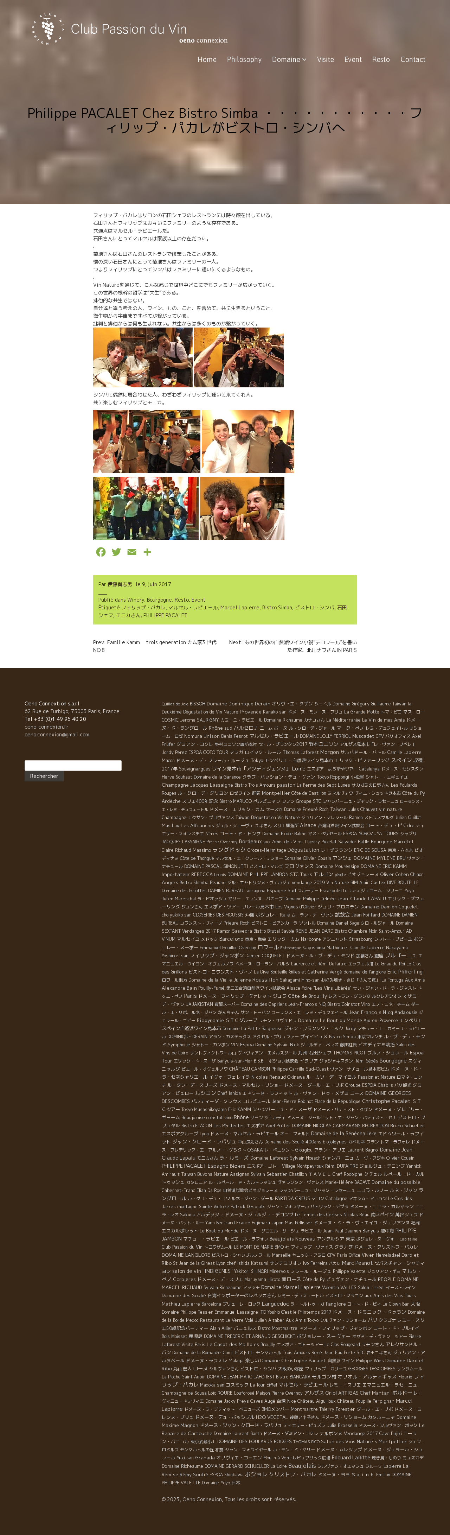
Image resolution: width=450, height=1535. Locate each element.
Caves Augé (262, 1401)
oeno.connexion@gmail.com (57, 734)
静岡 (256, 793)
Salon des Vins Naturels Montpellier (364, 1441)
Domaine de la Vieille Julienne (219, 980)
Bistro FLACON (196, 1126)
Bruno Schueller (407, 1125)
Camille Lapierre (404, 752)
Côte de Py (314, 1279)
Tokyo (257, 760)
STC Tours (301, 874)
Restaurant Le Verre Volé (226, 1320)
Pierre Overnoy (222, 842)
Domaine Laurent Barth (238, 1433)
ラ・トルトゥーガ (307, 1304)
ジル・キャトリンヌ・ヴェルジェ (258, 883)
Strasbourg (361, 939)
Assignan (239, 1174)
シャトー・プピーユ (393, 939)
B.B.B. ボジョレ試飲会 (276, 1061)
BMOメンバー (275, 1409)
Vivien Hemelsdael (381, 1255)
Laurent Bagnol (363, 1150)
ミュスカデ (413, 1458)
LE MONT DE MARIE (253, 1247)
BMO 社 (282, 1247)
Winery (135, 599)
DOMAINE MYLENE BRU (380, 858)
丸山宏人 (182, 1368)
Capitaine (408, 1239)
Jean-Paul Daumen (342, 1231)
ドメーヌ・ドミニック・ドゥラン (369, 1311)
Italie (285, 915)
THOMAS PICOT (349, 1052)
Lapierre (392, 1466)
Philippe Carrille (287, 1069)
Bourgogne (159, 599)
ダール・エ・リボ (374, 1409)
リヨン (256, 1118)
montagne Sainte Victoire (203, 1207)
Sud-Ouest (317, 1069)
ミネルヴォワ (340, 793)
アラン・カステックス (230, 1037)
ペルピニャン (267, 801)
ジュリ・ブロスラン (338, 906)
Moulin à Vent (277, 1458)
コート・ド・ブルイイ (396, 1328)
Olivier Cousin (400, 1158)
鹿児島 (195, 1336)
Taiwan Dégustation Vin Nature (268, 817)
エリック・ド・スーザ (195, 1061)
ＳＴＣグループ (241, 1020)
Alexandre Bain (179, 988)
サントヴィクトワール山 (213, 1053)
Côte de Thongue (197, 858)
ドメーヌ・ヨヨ (334, 1474)
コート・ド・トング (240, 833)
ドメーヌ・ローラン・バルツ (262, 964)
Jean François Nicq (371, 1012)
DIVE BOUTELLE (403, 883)
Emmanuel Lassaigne (236, 1312)
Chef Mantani (375, 1393)
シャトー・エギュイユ (387, 777)
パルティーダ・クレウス (216, 1101)
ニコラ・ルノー (372, 1190)
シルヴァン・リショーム (343, 1320)
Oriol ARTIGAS (342, 1392)
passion (286, 785)
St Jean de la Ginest (194, 1263)
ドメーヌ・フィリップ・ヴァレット (234, 996)
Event (353, 59)
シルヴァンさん (224, 1369)
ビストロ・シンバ (314, 607)
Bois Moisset (174, 1336)
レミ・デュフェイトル (387, 728)
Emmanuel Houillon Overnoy (228, 948)
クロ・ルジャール (377, 923)
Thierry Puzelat (320, 842)
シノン (288, 801)
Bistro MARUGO (235, 801)
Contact (412, 59)
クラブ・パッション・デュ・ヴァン (278, 777)
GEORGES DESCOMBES (372, 1368)
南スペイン (382, 1214)
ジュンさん (191, 907)
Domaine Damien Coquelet (389, 906)
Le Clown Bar (395, 1304)
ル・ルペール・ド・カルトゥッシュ (242, 1182)
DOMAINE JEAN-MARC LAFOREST (241, 1377)
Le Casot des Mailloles (233, 1344)
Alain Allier (221, 1328)
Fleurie (405, 1377)
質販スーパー (227, 1004)
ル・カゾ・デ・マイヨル (331, 1077)
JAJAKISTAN (199, 1004)
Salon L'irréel (371, 1287)
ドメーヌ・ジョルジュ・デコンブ (259, 1214)
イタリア (309, 1061)
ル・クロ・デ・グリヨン (203, 793)
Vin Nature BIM (342, 883)
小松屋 (357, 777)
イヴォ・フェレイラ (229, 1077)
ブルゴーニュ (401, 955)
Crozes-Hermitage (267, 850)
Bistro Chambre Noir (356, 931)
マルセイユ (188, 939)
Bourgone (381, 841)
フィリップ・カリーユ (326, 1369)
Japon (277, 1223)
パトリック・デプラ (329, 1207)
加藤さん (364, 956)
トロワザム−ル (218, 1247)
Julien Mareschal (179, 899)
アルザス (314, 1392)
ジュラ (280, 996)
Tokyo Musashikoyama (204, 1109)
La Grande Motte (361, 712)
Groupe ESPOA (361, 1085)
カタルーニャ (381, 1417)
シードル (322, 704)
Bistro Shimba (194, 883)
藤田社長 (348, 1045)
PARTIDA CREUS (292, 1198)
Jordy (350, 1029)
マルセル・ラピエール (273, 736)
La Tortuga (392, 980)
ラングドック (229, 850)
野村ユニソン (324, 744)
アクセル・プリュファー (275, 1037)
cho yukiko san (177, 915)
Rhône (241, 1117)
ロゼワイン (240, 793)
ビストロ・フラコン (344, 1296)
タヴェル (373, 1174)
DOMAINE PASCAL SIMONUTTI (216, 866)
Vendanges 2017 (199, 931)
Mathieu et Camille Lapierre (356, 948)
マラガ (236, 752)
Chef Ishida (229, 1093)
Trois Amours (296, 1353)
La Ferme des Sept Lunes (323, 785)
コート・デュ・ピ (384, 825)
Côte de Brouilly (307, 996)
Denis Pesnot (234, 736)
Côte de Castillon (308, 793)
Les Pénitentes (229, 1126)
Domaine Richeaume (182, 1466)
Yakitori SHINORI (251, 1271)
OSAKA (255, 1150)
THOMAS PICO (306, 1442)
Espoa (247, 1044)
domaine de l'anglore (364, 972)
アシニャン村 (335, 939)
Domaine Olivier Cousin (307, 858)
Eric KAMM (239, 1109)
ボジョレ (256, 1474)
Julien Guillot (408, 817)
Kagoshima (313, 947)
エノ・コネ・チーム (391, 1004)
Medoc (192, 1320)
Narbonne (311, 939)
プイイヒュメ (314, 1036)
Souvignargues (195, 769)
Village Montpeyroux (303, 1166)
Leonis (220, 874)
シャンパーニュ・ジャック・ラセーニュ (317, 1190)
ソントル (307, 923)
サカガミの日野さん (371, 785)
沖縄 (249, 915)
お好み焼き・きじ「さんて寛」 (350, 980)
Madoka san (212, 1385)
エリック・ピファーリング (362, 760)
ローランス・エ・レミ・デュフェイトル (309, 1012)
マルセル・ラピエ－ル (193, 607)
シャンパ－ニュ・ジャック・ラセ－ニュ (361, 801)
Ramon (356, 817)
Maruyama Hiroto (262, 1279)
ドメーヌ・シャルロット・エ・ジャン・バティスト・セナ (342, 1118)
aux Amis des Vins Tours (390, 1296)
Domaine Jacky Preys (227, 1401)
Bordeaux (250, 841)
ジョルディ (274, 1118)
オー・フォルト (295, 1134)
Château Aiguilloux (316, 1401)
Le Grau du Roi (390, 964)
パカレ (335, 1263)
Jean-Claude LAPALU (361, 898)
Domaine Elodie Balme (284, 834)
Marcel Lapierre (239, 607)
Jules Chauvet (363, 809)
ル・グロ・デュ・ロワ (209, 1198)
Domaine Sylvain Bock (277, 1044)
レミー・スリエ (345, 1385)
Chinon (417, 874)
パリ (373, 1320)
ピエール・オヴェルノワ (204, 1069)
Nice (291, 1401)
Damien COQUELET (265, 956)
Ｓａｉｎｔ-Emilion (370, 1474)
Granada (205, 1457)
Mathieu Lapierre (181, 1304)
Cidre (409, 826)
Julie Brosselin (342, 1425)
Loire (299, 768)
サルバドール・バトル (363, 752)
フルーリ (373, 1466)
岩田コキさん (379, 1353)
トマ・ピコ (391, 712)
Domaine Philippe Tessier (187, 1312)
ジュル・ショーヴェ (234, 826)
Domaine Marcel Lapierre (291, 1287)
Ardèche (171, 801)
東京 (350, 1239)
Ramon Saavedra (234, 931)
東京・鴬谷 (255, 939)
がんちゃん (228, 1012)
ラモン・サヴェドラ (278, 1020)
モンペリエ (410, 1020)
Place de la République (338, 1101)
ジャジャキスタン (336, 1061)
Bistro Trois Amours (255, 785)
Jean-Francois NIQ (307, 1004)
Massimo (202, 850)
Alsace (308, 825)
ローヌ (200, 1368)
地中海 (387, 1231)
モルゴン (323, 874)
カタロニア (196, 1182)
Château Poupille (354, 1401)
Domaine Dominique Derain (238, 703)
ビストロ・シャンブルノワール (241, 1255)
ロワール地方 (174, 980)
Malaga (236, 1360)
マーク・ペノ (350, 728)
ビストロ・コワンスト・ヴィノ (220, 972)
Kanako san (275, 712)
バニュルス (245, 1328)
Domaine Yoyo (216, 1482)
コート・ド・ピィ (364, 1304)
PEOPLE (387, 1279)
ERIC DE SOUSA (370, 850)
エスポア (255, 1125)
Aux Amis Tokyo (302, 1320)
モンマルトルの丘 (197, 1450)
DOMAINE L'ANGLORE (186, 1254)
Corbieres (184, 1279)
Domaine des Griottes (184, 891)
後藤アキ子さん (304, 1417)
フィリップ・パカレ (143, 607)
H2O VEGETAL (272, 1417)
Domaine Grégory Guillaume (362, 703)
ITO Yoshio (269, 1312)
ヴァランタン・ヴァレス (300, 1182)
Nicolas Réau (356, 1215)
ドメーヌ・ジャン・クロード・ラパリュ (241, 1425)
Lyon (204, 1134)
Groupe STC (308, 801)
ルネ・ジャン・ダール (252, 1198)
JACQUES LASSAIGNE (183, 842)
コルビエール (256, 1101)
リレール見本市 (258, 906)
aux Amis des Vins (283, 841)
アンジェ (342, 858)
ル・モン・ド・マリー (294, 1450)
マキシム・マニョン (368, 1198)
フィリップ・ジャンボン (217, 955)
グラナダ (343, 1247)
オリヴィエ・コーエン (239, 1457)
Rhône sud (220, 727)
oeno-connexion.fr (47, 726)
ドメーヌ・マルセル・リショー (251, 1085)
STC (360, 1352)
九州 (302, 1052)
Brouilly (268, 1344)
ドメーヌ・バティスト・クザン (342, 1109)
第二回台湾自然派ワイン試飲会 (255, 988)
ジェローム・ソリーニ (382, 891)
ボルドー (402, 1392)
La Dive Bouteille (271, 972)
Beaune (218, 882)
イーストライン (401, 1287)
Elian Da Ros (209, 1190)
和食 (219, 1450)
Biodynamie (210, 1020)
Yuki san (185, 1458)
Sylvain (258, 1174)
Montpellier (276, 793)
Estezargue (290, 948)
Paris (190, 996)
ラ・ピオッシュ (212, 899)
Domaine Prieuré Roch (306, 809)
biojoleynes (335, 1141)
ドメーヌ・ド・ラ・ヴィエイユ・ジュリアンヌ (362, 1222)
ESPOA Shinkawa (227, 1475)
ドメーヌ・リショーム (343, 1417)
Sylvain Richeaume (223, 1287)
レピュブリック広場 (311, 1458)
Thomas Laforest (301, 752)
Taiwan (338, 809)
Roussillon (265, 979)
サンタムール (409, 1369)
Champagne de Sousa (184, 1393)
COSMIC (170, 720)
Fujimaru (261, 1223)
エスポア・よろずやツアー (332, 769)
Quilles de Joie (175, 704)
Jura (354, 890)
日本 (235, 1482)
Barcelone (231, 939)
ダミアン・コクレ (195, 744)
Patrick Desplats (248, 1206)
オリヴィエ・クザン (292, 703)
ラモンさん (372, 1344)
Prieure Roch (237, 923)
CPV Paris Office (343, 1255)
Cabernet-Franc (178, 1190)
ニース (357, 1093)
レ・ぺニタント (279, 1150)
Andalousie (405, 1012)
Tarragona (255, 891)
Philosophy (244, 59)
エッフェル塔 (360, 964)
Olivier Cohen (394, 874)
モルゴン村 (324, 1376)
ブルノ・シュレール (388, 1052)
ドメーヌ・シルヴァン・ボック (388, 1425)
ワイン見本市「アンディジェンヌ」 (251, 768)
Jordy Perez (174, 752)
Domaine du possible (396, 1182)
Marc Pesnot (357, 1263)
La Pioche (171, 1377)
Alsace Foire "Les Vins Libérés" (319, 988)
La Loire (278, 1466)
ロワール (268, 947)
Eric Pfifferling (405, 971)
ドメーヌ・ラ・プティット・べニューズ (222, 1409)
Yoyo (409, 891)
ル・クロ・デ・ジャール (312, 728)
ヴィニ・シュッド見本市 (377, 793)
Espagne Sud (281, 890)
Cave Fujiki (390, 1433)
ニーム (266, 728)
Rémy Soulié (194, 1474)
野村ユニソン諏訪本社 (236, 744)
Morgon (329, 752)
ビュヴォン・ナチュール (351, 1279)
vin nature (390, 809)
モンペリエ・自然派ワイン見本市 (299, 760)
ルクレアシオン (386, 996)
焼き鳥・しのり (386, 1458)
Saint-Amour (392, 931)
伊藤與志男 (120, 584)
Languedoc (275, 1303)
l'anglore (336, 1303)
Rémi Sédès (366, 1061)
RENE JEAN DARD (314, 931)
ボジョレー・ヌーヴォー (324, 1336)
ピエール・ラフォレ (249, 1239)
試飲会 (342, 914)
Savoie (287, 931)
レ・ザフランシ (337, 850)
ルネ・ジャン (403, 1190)
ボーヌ (281, 728)
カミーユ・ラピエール (241, 720)
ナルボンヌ (331, 1433)
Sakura (187, 1215)
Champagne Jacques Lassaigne (197, 785)
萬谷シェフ (406, 1214)
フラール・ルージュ (311, 1271)
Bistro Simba (277, 607)
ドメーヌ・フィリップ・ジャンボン (335, 1328)
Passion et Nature (377, 1077)
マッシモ (251, 1287)
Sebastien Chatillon (286, 1174)
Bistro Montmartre (277, 1328)
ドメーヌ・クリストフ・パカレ (386, 1247)
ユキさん (263, 826)
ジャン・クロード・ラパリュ (204, 1141)
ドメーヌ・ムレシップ (339, 1449)
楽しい (252, 1360)
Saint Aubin (194, 1377)
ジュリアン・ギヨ (384, 1271)
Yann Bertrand (220, 1223)
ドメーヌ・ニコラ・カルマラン (382, 1206)
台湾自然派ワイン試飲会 (341, 826)
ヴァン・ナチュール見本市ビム (359, 1069)
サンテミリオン (286, 1263)
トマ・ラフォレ (395, 1142)
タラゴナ (387, 1320)
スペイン (401, 760)
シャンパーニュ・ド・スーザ (282, 1109)
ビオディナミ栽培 (376, 1044)
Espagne (218, 1165)
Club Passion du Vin (182, 1247)
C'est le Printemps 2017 (306, 1312)
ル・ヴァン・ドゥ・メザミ (321, 1093)
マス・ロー (413, 712)
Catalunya (369, 769)
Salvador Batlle (353, 841)
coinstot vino (219, 1118)
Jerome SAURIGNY (199, 720)
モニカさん (128, 615)
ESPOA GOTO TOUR (208, 752)
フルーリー (308, 891)
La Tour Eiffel (263, 1385)
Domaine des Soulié (184, 1295)
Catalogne (336, 1198)
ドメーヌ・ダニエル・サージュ (269, 1231)
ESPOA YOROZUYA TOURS (371, 834)
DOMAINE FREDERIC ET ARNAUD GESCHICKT (249, 1336)
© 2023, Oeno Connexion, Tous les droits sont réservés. (229, 1499)
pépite (340, 874)
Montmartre (304, 1409)
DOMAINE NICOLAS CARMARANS (326, 1125)
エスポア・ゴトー (264, 1166)
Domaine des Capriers (264, 1004)
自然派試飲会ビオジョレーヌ (250, 1190)
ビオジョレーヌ (363, 874)
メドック (209, 939)
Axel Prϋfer (278, 1126)
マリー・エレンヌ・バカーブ (255, 899)
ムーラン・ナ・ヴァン (312, 915)
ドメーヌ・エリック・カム (237, 809)
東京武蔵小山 (203, 1442)
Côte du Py (413, 793)
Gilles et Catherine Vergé (315, 972)
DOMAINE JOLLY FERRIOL (325, 736)
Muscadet (363, 736)
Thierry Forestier (337, 1409)
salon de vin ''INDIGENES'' (202, 1271)
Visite (325, 59)
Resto (381, 59)
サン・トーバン (255, 1012)
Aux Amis (415, 980)
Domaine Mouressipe (337, 866)
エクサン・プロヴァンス (211, 817)
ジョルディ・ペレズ (320, 1045)
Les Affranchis (197, 825)
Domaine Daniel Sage (338, 923)
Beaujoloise (193, 1117)
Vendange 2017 (361, 1433)
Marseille (281, 1255)
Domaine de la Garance (217, 777)
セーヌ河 (274, 809)
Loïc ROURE (220, 1393)
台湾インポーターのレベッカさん (241, 1295)
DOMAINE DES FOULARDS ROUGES (254, 1441)
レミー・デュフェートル (300, 1296)
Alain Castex (372, 883)
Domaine (287, 59)
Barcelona (211, 1304)
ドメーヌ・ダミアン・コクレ (290, 1433)
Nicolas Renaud (268, 1077)
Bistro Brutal (266, 931)
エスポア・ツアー (222, 906)
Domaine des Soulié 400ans (292, 1141)
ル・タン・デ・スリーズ (192, 1085)
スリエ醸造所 (285, 826)
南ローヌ (291, 1279)
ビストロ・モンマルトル (258, 1353)
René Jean (322, 1352)
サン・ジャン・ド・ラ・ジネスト (384, 988)
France (243, 1223)
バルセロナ (246, 727)
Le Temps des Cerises (318, 1214)
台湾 (281, 1401)
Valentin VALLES (339, 1287)
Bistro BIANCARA (293, 1377)
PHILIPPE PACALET (165, 615)
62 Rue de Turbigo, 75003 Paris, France (72, 711)
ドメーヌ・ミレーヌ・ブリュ (315, 712)
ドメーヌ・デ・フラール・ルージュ (212, 760)
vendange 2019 (308, 882)
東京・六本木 (400, 850)
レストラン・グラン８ (349, 996)
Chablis (385, 1085)
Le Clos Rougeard (342, 1344)
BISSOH (197, 704)
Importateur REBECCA (187, 874)
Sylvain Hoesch (305, 1158)
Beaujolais (302, 1466)
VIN (235, 1044)
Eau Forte (345, 1353)
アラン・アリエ (330, 1150)
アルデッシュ (210, 1214)
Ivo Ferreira (315, 1263)
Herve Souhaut (177, 777)
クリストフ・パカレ (292, 1474)
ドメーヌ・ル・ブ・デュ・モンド (320, 955)
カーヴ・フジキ (370, 1158)
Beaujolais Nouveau (292, 1238)
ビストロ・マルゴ (266, 866)
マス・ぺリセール (325, 834)
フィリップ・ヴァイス (312, 1247)
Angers (170, 882)
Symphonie (179, 1044)
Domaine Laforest (269, 1158)
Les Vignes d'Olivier (295, 907)
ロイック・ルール (263, 752)
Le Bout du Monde (219, 1231)
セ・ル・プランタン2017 (283, 744)
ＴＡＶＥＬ (319, 1174)
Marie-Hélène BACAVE (347, 1182)
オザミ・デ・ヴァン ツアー (379, 1336)
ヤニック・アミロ (309, 1255)
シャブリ (408, 834)
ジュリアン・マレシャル (324, 817)
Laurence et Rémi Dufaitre (319, 964)
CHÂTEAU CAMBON (249, 1069)
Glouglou (304, 1150)
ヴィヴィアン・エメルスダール (267, 1053)
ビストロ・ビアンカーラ (274, 923)
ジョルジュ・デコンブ (382, 1166)
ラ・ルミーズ (234, 1157)
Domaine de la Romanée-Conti (202, 1353)
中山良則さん (250, 1142)
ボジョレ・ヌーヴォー (377, 1239)
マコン (317, 1198)
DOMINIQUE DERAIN (187, 1037)
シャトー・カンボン (211, 1045)
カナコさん (314, 720)
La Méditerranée (343, 720)
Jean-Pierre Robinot (292, 1101)
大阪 (415, 1303)
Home (207, 59)
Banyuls (370, 1231)
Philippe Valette (349, 1271)
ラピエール (311, 1231)
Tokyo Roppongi (333, 777)
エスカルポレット (180, 1231)
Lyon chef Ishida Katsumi (242, 1263)
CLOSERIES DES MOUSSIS (218, 915)
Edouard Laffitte (351, 1457)
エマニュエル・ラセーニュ (389, 1385)
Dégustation (303, 850)
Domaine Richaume (283, 720)
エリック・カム (284, 939)
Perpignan (383, 1401)
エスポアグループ (180, 1133)
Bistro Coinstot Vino (348, 1004)
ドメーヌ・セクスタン (402, 769)
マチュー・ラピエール (206, 1239)
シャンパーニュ (338, 1158)
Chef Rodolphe (347, 1174)
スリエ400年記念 (200, 801)
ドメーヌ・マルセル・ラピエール (244, 1133)
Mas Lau (170, 825)
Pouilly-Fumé (211, 988)
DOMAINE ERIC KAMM (384, 866)
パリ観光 (402, 1085)
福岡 (415, 1223)
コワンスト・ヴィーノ (201, 923)
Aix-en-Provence (381, 1020)
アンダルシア (330, 1239)
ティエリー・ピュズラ (304, 1425)
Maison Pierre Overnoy (279, 1393)
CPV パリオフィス (393, 736)
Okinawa (296, 1077)
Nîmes (211, 834)
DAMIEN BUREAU (225, 891)
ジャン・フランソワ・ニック (313, 1028)
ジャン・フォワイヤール (248, 1450)
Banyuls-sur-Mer (234, 1061)
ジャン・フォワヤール (288, 1207)
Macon (168, 760)
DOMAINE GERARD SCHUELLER (237, 1466)
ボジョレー (267, 915)
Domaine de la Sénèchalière (344, 1133)
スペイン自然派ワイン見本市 (191, 1028)
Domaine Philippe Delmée (310, 899)
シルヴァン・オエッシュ (340, 1466)
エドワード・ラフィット (267, 1093)
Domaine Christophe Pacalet (293, 1360)
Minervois (279, 1271)
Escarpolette (334, 890)
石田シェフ (320, 1052)
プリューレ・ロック (242, 1304)
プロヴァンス (299, 866)
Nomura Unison (202, 736)
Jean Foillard (365, 915)
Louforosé (244, 1393)
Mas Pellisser (299, 1223)
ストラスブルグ (379, 817)
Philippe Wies (370, 1361)
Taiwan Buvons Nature (205, 1174)
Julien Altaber (269, 1320)
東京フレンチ (369, 1037)
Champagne (174, 817)
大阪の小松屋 (290, 1369)
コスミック (237, 1385)
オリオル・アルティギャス (367, 1376)
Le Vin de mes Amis (383, 720)
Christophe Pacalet (386, 1101)
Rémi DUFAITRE (341, 1166)
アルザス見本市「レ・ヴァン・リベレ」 (378, 744)
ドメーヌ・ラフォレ (206, 1360)
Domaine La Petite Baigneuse (253, 1029)
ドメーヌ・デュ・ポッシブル (225, 1417)
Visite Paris (193, 1344)
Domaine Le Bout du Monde (330, 1020)
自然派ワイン (341, 1360)
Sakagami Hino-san (300, 980)
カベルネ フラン (363, 1142)
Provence (251, 711)
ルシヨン (205, 1093)
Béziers (237, 1166)
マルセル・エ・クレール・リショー (249, 858)
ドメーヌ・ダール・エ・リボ (314, 1085)
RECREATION (375, 1126)
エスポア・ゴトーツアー (300, 1344)
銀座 (379, 955)
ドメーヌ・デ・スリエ (220, 1279)
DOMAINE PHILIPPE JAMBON (258, 874)
